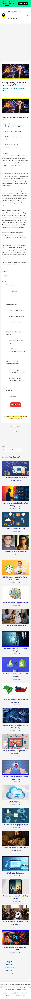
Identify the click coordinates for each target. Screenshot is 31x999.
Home (5, 993)
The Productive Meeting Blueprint (15, 625)
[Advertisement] (15, 39)
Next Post (16, 432)
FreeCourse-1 (18, 88)
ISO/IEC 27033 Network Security (15, 529)
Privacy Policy (14, 993)
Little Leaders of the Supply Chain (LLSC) (15, 603)
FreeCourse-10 (9, 967)
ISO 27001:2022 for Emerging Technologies (15, 825)
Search (4, 446)
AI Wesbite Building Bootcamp (16, 873)
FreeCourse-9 (9, 974)
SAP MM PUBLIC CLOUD (15, 802)
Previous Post (15, 427)
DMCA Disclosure (20, 995)
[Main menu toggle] (27, 15)
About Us (25, 993)
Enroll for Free (15, 404)
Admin (19, 482)
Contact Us (9, 995)
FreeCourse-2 (9, 971)
